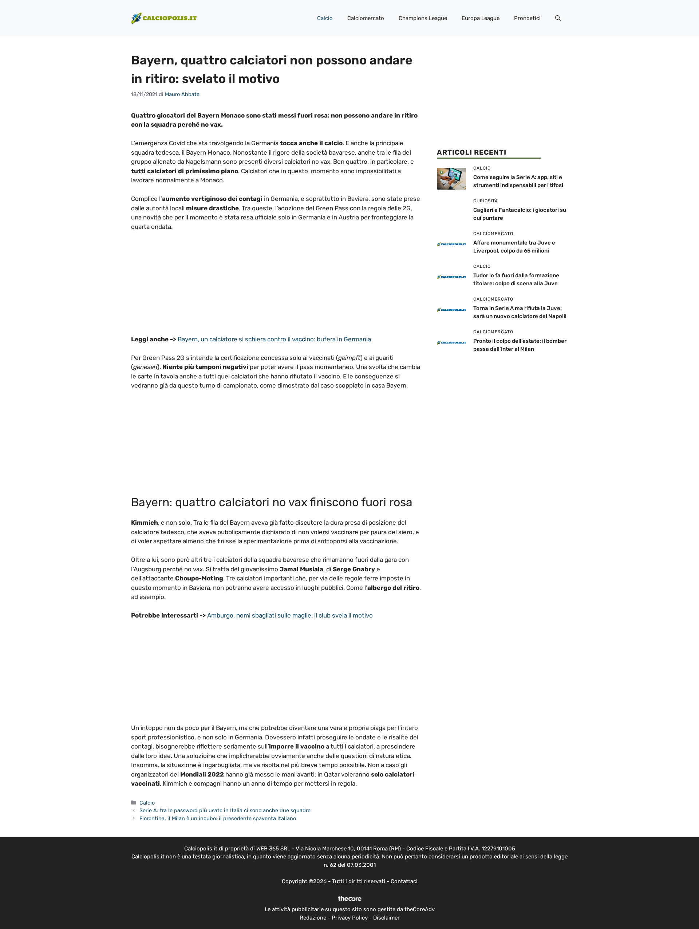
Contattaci (404, 881)
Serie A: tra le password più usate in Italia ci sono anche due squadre (225, 810)
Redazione (313, 917)
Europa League (480, 18)
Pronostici (527, 18)
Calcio (325, 18)
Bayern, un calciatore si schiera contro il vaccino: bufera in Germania (274, 339)
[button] (558, 18)
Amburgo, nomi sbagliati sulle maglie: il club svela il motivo (290, 615)
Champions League (423, 18)
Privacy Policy (350, 917)
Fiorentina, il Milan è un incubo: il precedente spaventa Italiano (217, 818)
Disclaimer (386, 917)
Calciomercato (365, 18)
